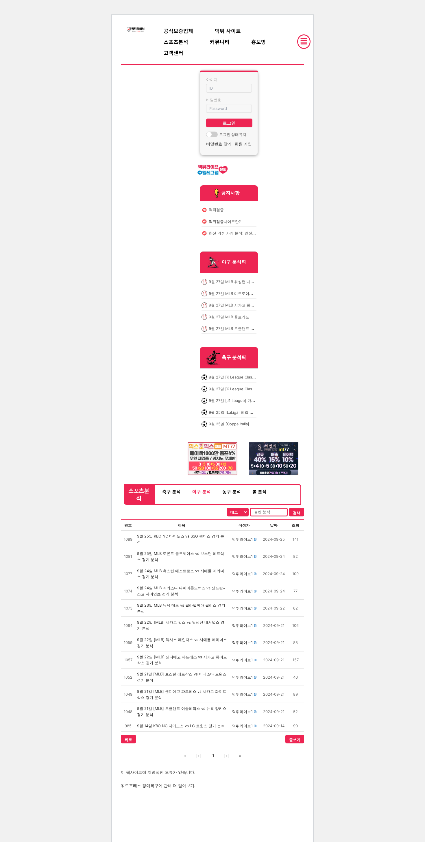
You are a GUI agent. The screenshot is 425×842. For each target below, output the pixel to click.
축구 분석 (171, 491)
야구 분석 (201, 491)
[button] (242, 539)
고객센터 (173, 52)
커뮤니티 (220, 41)
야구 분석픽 (234, 262)
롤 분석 (259, 491)
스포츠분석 (176, 41)
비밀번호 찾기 (219, 143)
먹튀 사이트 (228, 30)
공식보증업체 (178, 30)
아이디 (211, 79)
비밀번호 (213, 99)
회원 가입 (243, 143)
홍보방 (258, 41)
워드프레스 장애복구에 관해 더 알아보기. (158, 785)
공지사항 (230, 192)
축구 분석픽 (234, 357)
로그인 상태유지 (232, 134)
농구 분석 (231, 491)
